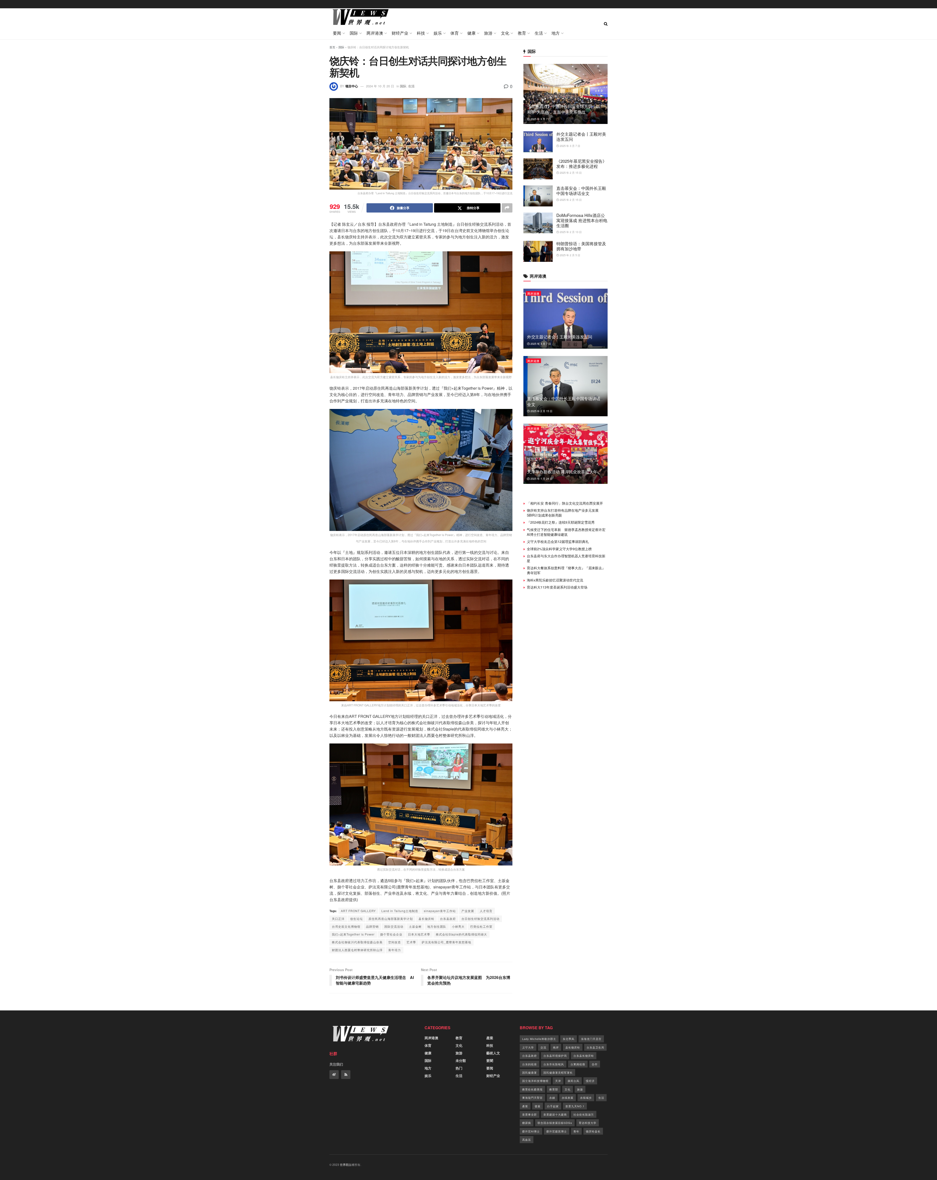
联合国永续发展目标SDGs (555, 1123)
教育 (522, 33)
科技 (421, 33)
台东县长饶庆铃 (583, 1056)
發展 (537, 1106)
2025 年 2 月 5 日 (569, 255)
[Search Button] (606, 24)
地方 (555, 33)
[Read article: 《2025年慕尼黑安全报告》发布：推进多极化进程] (538, 168)
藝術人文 (493, 1052)
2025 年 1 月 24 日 (541, 478)
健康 (471, 33)
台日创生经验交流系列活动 (480, 918)
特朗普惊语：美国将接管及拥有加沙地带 (581, 246)
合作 (595, 1064)
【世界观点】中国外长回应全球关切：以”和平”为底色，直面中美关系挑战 (564, 109)
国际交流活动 (393, 926)
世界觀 (344, 1164)
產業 (489, 1037)
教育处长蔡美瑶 (532, 1089)
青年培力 (394, 950)
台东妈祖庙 (529, 1064)
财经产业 (400, 33)
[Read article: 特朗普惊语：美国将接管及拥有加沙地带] (538, 251)
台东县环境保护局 (555, 1056)
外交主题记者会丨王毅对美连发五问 (581, 136)
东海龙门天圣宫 (591, 1039)
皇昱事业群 (529, 1114)
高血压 (526, 1139)
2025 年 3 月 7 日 (540, 119)
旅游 (488, 33)
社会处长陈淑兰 (583, 1114)
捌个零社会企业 (391, 934)
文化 (505, 33)
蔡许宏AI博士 (531, 1131)
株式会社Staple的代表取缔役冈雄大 (461, 934)
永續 (552, 1097)
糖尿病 (526, 1123)
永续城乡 (586, 1097)
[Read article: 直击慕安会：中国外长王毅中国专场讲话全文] (538, 195)
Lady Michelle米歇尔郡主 (539, 1039)
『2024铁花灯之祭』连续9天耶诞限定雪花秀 (561, 522)
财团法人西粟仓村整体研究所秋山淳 (357, 950)
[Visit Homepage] (359, 17)
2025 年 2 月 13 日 (570, 232)
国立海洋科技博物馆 (535, 1081)
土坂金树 (415, 926)
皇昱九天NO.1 (574, 1106)
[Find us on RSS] (345, 1074)
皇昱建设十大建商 (555, 1114)
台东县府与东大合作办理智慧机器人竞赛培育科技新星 (566, 558)
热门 (459, 1068)
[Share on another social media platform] (507, 208)
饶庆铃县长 (593, 1131)
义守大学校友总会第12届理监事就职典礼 (558, 541)
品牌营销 (372, 926)
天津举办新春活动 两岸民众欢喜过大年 (562, 471)
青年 (576, 1131)
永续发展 (567, 1097)
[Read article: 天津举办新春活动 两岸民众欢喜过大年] (565, 454)
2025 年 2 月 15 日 (570, 172)
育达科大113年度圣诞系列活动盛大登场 (557, 587)
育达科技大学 (587, 1123)
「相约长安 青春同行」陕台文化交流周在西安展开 (565, 503)
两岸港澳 (375, 33)
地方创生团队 (436, 926)
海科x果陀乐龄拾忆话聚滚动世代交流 (555, 580)
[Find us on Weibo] (334, 1074)
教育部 (553, 1089)
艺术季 (411, 942)
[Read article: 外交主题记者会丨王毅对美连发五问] (538, 141)
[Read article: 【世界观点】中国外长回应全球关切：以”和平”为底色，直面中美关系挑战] (565, 94)
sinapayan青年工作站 (440, 911)
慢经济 (590, 1081)
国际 (354, 33)
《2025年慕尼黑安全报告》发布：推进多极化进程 (581, 163)
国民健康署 (529, 1072)
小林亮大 (458, 926)
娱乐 (438, 33)
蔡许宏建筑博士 (556, 1131)
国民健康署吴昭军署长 (558, 1072)
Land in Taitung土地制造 (399, 911)
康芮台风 (573, 1081)
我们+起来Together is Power (353, 934)
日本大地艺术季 (419, 934)
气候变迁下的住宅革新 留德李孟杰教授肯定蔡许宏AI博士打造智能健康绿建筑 (566, 532)
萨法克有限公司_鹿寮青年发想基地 (446, 942)
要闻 (337, 33)
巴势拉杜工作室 (481, 926)
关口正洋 (338, 918)
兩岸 (556, 1047)
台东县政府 (448, 918)
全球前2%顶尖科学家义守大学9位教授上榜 (559, 548)
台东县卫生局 (595, 1047)
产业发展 (467, 911)
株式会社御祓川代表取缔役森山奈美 (357, 942)
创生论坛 (356, 918)
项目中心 (351, 86)
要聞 (489, 1060)
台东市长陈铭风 (553, 1064)
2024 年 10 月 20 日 (380, 86)
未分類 (461, 1060)
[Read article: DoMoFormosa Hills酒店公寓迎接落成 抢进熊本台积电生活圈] (538, 223)
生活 (539, 33)
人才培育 (486, 911)
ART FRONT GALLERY (358, 911)
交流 (543, 1047)
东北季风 (568, 1039)
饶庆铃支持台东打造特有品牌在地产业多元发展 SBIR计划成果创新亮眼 (564, 513)
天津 (558, 1081)
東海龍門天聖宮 (532, 1097)
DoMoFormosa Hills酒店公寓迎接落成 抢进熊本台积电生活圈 (581, 220)
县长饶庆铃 (426, 918)
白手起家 (553, 1106)
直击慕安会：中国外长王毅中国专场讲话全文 (581, 190)
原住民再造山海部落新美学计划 (390, 918)
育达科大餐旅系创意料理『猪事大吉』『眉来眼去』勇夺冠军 (566, 570)
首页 (332, 47)
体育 (454, 33)
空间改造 (394, 942)
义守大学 (528, 1047)
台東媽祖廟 (577, 1064)
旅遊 (580, 1089)
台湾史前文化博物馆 (346, 926)
